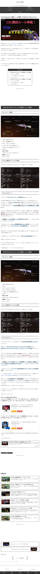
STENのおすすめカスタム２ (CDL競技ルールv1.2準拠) (20, 79)
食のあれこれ (20, 569)
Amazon (14, 411)
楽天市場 (19, 411)
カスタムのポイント (15, 77)
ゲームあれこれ (33, 569)
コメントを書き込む (20, 558)
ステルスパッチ (15, 43)
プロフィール (7, 569)
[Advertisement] (20, 97)
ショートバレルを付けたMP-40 (8, 375)
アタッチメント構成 (15, 74)
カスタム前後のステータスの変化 (17, 75)
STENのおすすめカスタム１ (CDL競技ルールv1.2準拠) (20, 72)
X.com (30, 570)
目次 (18, 69)
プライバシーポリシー (10, 570)
